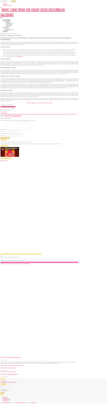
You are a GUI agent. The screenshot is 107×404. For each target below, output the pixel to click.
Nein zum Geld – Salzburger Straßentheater (10, 357)
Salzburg (40, 114)
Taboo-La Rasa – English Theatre (8, 367)
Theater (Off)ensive (73, 114)
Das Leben (18, 114)
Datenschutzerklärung (4, 402)
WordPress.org (6, 400)
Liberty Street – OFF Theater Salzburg (14, 115)
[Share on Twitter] (3, 110)
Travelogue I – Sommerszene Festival (9, 374)
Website (2, 135)
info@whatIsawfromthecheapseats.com (8, 382)
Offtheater (36, 114)
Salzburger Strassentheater (48, 114)
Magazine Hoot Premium (21, 402)
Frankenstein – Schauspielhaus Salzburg (13, 116)
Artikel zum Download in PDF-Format (8, 106)
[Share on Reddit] (5, 110)
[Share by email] (10, 110)
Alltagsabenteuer (7, 114)
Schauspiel (56, 114)
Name (2, 131)
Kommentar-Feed (6, 399)
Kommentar (3, 129)
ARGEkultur (13, 114)
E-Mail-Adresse (3, 133)
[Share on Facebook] (1, 110)
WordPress (33, 402)
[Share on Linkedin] (8, 110)
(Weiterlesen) (20, 56)
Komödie (23, 114)
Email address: (3, 389)
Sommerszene (62, 114)
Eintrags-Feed (5, 398)
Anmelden (5, 397)
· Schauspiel (4, 113)
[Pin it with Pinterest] (6, 110)
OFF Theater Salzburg (29, 114)
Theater (66, 114)
